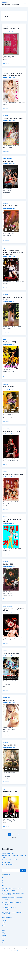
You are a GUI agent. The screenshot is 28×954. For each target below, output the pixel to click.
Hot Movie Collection (10, 5)
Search (3, 868)
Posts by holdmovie (7, 917)
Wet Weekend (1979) (10, 791)
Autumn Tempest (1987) (11, 28)
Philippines (9, 158)
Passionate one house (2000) (13, 474)
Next (14, 837)
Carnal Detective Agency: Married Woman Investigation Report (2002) (13, 252)
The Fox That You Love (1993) (13, 118)
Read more (6, 63)
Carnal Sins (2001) (9, 700)
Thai (3, 940)
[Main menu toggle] (25, 3)
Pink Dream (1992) (9, 387)
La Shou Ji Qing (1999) (10, 206)
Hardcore (4, 920)
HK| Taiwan (5, 26)
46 (18, 834)
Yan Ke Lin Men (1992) (10, 745)
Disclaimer (4, 878)
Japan (4, 70)
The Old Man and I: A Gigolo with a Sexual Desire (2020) (12, 74)
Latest (4, 158)
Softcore (5, 697)
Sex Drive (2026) (8, 161)
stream (3, 937)
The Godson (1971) (9, 342)
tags (3, 885)
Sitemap (4, 883)
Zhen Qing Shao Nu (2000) (12, 653)
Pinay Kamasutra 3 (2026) (11, 431)
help (3, 880)
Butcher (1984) (8, 564)
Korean (5, 516)
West (4, 339)
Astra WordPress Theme (14, 950)
